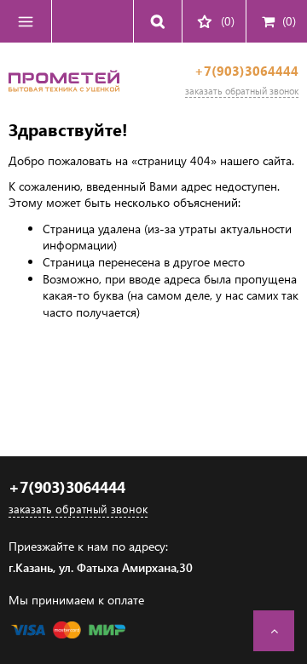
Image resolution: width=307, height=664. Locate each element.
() (289, 21)
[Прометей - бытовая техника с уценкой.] (64, 97)
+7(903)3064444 (246, 71)
